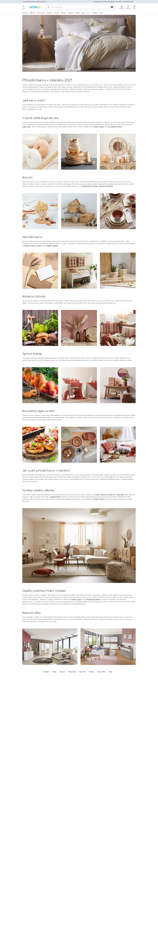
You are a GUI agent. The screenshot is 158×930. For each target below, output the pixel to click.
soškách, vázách (98, 127)
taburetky (120, 495)
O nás (101, 13)
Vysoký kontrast (127, 1)
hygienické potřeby (93, 599)
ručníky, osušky (76, 599)
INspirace (70, 13)
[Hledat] (48, 7)
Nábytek (32, 13)
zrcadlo (38, 246)
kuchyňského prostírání (89, 186)
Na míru (78, 13)
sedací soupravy (101, 495)
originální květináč (52, 246)
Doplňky (49, 13)
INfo (83, 13)
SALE (88, 13)
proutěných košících (115, 127)
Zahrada (63, 13)
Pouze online (41, 13)
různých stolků (99, 499)
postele (110, 495)
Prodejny (94, 13)
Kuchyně (56, 13)
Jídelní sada (26, 127)
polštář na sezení (29, 246)
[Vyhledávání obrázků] (112, 7)
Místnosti (25, 13)
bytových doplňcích (106, 186)
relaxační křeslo (55, 497)
